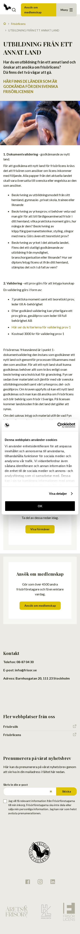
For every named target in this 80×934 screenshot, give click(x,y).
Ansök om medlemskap (32, 10)
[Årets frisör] (16, 911)
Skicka (66, 791)
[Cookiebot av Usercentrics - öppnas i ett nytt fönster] (57, 425)
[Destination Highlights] (45, 911)
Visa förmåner (40, 529)
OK (40, 506)
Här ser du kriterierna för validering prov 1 (41, 327)
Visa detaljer (58, 493)
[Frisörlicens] (69, 912)
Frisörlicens (18, 23)
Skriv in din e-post (15, 784)
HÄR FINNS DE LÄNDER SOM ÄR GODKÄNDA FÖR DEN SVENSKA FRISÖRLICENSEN (30, 86)
